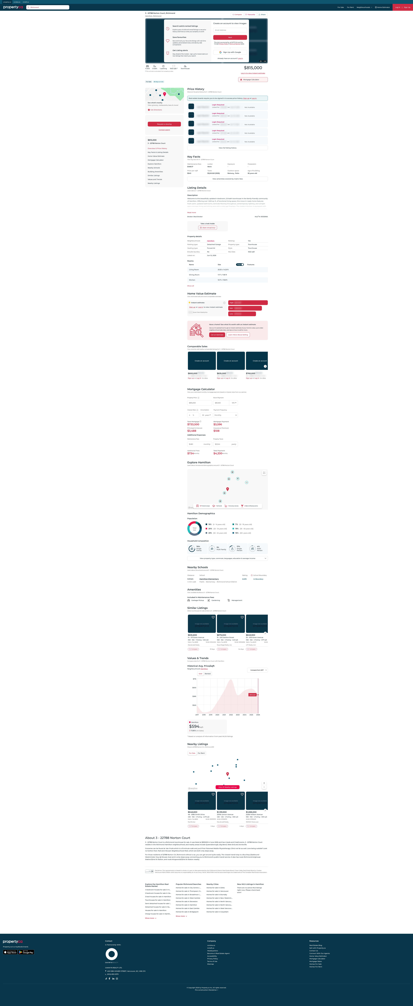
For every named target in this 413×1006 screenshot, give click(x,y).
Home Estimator (383, 7)
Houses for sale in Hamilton (155, 910)
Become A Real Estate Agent (218, 953)
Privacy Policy (223, 44)
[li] (113, 978)
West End (231, 845)
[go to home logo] (12, 941)
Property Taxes (218, 439)
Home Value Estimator (318, 956)
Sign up (246, 98)
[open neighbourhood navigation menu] (371, 7)
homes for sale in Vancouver (217, 891)
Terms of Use (212, 961)
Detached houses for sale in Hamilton (159, 907)
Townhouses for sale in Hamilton (157, 900)
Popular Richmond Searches (188, 884)
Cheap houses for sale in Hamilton (158, 914)
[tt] (106, 978)
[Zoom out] (264, 787)
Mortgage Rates (315, 961)
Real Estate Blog (315, 945)
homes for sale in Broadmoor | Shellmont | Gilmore (196, 895)
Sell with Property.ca (317, 948)
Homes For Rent (315, 967)
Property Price (193, 397)
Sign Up (407, 7)
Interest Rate (192, 410)
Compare (238, 14)
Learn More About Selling (238, 335)
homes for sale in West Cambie (188, 898)
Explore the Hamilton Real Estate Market (157, 885)
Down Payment (218, 397)
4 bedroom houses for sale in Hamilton (160, 890)
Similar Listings (154, 175)
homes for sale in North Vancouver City (221, 901)
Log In (397, 7)
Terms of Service (235, 44)
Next (230, 37)
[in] (117, 978)
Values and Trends (155, 179)
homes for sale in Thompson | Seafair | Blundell (194, 891)
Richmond (157, 16)
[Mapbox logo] (192, 507)
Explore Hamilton (154, 164)
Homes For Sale (315, 964)
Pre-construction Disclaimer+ (206, 990)
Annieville (243, 845)
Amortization (204, 410)
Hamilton (148, 16)
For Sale (341, 7)
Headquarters (212, 951)
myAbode (19, 947)
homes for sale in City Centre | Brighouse (192, 888)
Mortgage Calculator (156, 160)
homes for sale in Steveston (187, 901)
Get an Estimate (217, 335)
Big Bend (223, 845)
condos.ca (17, 2)
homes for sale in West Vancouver (219, 908)
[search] (47, 7)
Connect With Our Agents (319, 953)
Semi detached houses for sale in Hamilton (162, 903)
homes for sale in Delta (215, 888)
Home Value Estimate (156, 156)
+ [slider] (264, 676)
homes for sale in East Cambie (187, 908)
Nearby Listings (154, 183)
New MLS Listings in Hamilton (250, 884)
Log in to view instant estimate (253, 73)
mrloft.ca (26, 2)
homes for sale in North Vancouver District (223, 905)
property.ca (7, 2)
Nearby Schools (154, 168)
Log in (240, 58)
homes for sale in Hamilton (186, 905)
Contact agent (164, 130)
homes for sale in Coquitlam (217, 912)
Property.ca (7, 947)
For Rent (350, 7)
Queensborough (212, 845)
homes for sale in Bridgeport (187, 912)
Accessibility (212, 956)
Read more (191, 212)
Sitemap (210, 964)
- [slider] (244, 676)
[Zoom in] (264, 783)
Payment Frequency (220, 410)
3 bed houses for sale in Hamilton (158, 897)
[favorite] (213, 617)
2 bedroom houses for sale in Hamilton (160, 893)
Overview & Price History (157, 148)
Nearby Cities (212, 884)
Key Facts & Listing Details (158, 152)
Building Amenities (155, 172)
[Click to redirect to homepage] (13, 7)
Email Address (219, 29)
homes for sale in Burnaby (216, 895)
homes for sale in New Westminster (220, 898)
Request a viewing (164, 124)
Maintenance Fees (193, 439)
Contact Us (313, 951)
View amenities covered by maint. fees (228, 179)
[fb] (110, 978)
